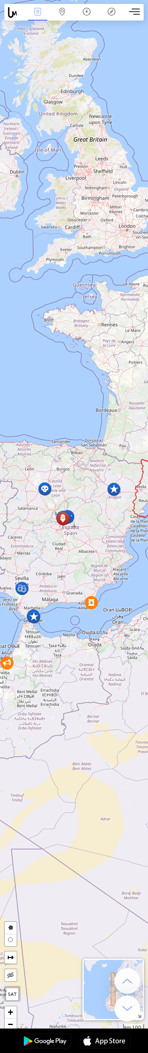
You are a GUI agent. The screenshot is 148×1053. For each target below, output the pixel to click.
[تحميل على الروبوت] (45, 1042)
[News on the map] (14, 12)
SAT (12, 994)
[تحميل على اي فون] (105, 1042)
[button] (91, 602)
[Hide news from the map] (11, 975)
